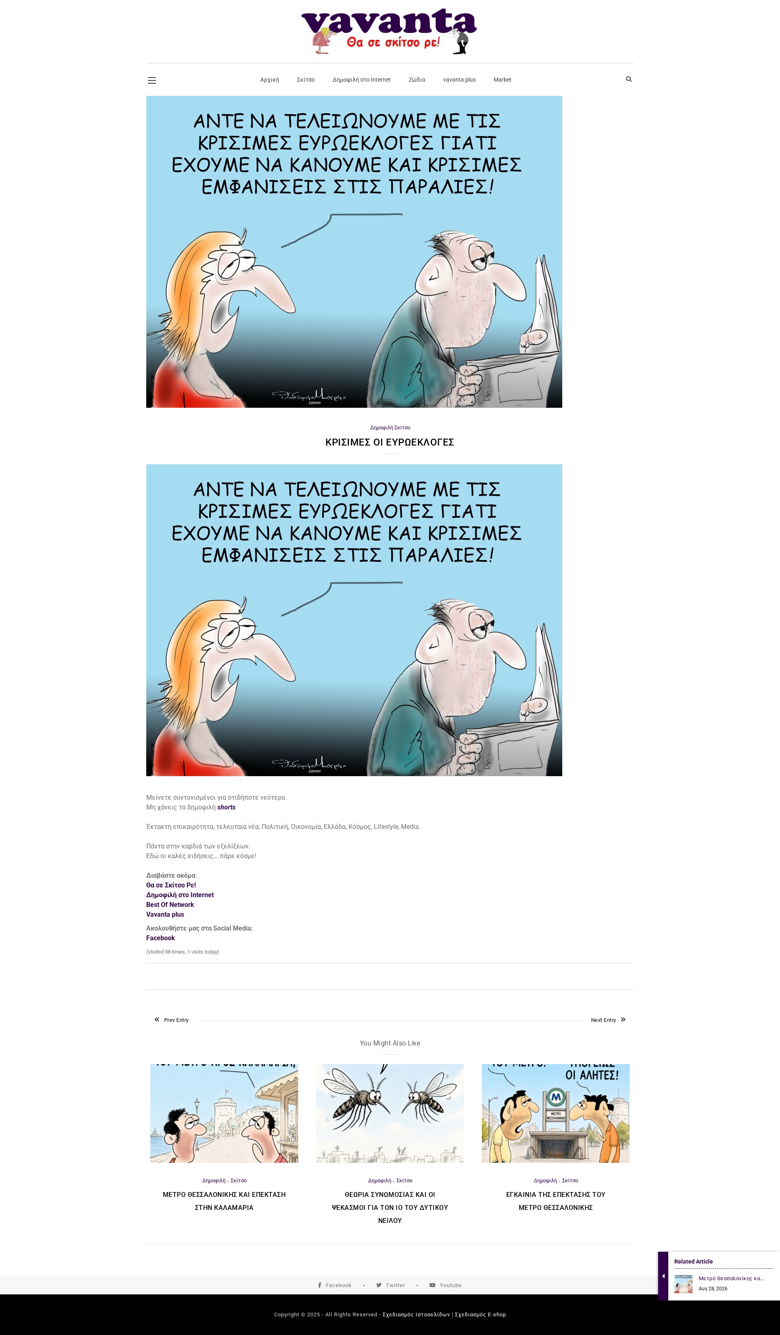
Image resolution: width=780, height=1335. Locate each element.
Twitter (395, 1285)
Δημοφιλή (381, 427)
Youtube (451, 1285)
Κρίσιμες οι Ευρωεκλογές (390, 442)
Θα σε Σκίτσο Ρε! (171, 885)
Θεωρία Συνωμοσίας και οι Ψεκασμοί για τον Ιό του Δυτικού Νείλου (390, 1208)
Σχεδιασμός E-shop (480, 1314)
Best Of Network (170, 905)
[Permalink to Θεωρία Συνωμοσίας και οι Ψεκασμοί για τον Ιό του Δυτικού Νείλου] (390, 1161)
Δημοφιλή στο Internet (180, 895)
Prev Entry (176, 1020)
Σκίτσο (402, 427)
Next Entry (603, 1020)
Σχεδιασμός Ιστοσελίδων (416, 1314)
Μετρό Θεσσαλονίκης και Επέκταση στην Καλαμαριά (224, 1201)
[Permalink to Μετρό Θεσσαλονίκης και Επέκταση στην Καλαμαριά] (224, 1161)
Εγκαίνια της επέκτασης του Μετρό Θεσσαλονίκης (556, 1201)
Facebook (339, 1285)
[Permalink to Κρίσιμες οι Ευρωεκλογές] (354, 406)
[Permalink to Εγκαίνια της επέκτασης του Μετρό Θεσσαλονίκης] (556, 1161)
